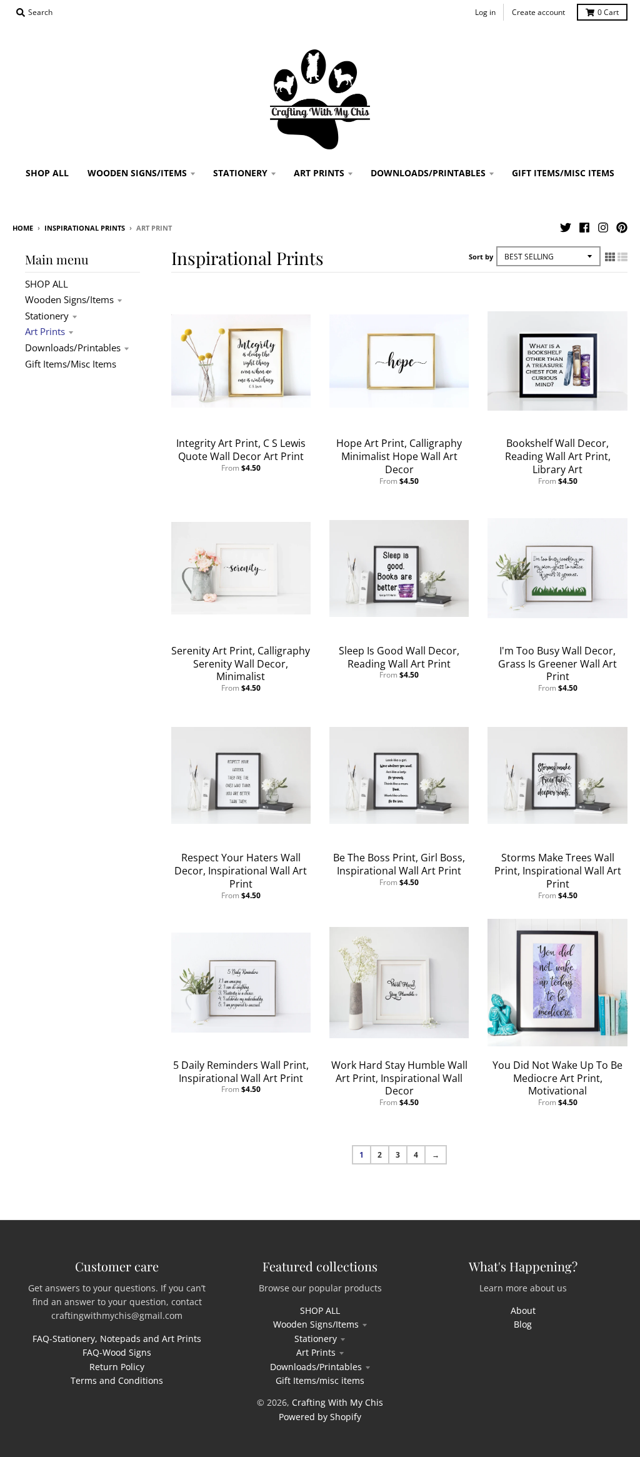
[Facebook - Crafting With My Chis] (584, 227)
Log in (485, 12)
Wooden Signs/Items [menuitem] (137, 173)
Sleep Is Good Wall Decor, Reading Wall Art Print (399, 657)
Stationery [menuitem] (240, 173)
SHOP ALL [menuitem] (47, 173)
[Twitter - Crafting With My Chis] (565, 227)
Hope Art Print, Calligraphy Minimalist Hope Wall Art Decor (399, 456)
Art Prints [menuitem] (319, 173)
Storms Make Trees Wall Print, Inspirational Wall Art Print (557, 871)
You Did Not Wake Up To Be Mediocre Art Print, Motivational (557, 1078)
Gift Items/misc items (70, 364)
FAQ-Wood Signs (116, 1352)
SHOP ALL (46, 284)
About (523, 1310)
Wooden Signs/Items (69, 299)
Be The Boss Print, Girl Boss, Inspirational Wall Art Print (399, 864)
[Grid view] (610, 257)
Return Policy (116, 1367)
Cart (608, 12)
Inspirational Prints (84, 228)
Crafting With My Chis (337, 1402)
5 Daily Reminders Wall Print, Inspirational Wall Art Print (241, 1071)
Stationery (47, 315)
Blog (523, 1324)
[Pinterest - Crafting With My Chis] (622, 227)
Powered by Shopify (320, 1417)
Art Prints (45, 331)
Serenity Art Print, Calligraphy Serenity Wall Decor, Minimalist (240, 664)
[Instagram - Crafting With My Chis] (603, 227)
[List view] (623, 257)
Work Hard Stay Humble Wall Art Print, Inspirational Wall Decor (399, 1078)
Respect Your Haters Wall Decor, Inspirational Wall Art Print (240, 871)
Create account (538, 12)
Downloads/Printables (73, 347)
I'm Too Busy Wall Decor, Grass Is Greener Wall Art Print (557, 664)
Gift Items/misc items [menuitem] (563, 173)
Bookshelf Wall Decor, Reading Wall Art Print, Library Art (558, 456)
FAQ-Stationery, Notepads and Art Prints (116, 1338)
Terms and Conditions (117, 1380)
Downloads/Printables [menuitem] (428, 173)
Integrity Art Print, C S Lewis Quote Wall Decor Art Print (241, 449)
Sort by (481, 256)
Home (22, 228)
